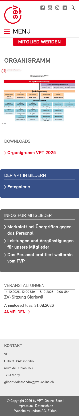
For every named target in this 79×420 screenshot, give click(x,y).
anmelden (14, 312)
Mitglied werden (39, 42)
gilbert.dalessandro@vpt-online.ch (29, 382)
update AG (38, 411)
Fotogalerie (18, 187)
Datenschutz (44, 406)
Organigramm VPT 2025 (31, 153)
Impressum (25, 406)
